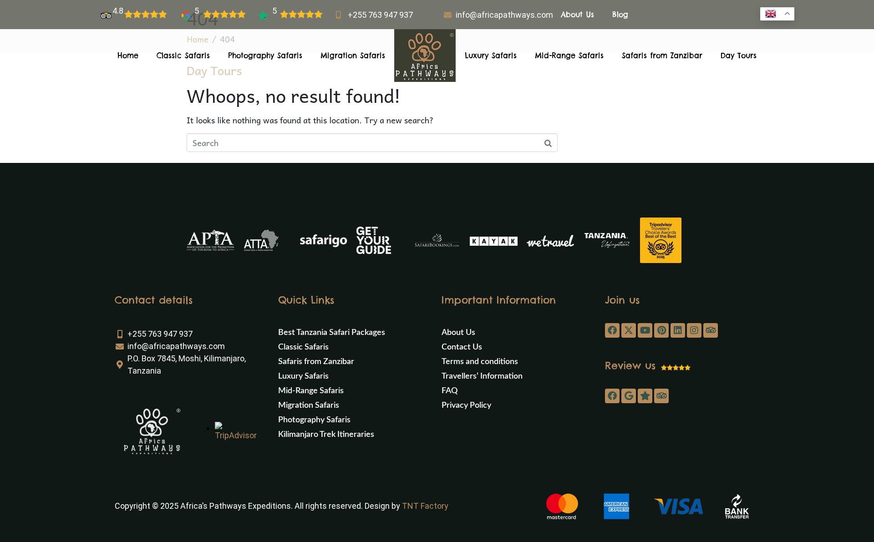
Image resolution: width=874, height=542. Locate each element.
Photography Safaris (265, 55)
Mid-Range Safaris (569, 55)
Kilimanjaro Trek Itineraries (326, 435)
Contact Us (462, 347)
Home (127, 55)
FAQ (449, 391)
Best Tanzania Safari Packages (331, 333)
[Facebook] (612, 330)
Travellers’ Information (482, 376)
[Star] (645, 396)
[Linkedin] (678, 330)
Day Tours (739, 55)
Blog (620, 14)
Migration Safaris (352, 55)
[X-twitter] (628, 330)
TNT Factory (425, 506)
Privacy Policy (466, 405)
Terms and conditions (480, 362)
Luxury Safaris (491, 55)
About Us (577, 14)
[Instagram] (694, 330)
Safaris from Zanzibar (662, 55)
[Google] (628, 396)
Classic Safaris (183, 55)
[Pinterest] (661, 330)
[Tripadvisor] (710, 330)
